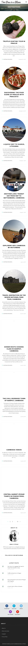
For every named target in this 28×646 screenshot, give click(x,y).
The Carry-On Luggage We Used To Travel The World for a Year (16, 567)
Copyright (4, 633)
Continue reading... (8, 59)
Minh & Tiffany (14, 544)
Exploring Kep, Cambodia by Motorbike (14, 246)
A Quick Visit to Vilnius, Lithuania (14, 145)
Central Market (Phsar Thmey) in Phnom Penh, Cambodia (14, 496)
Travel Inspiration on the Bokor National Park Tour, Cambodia (14, 297)
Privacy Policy (4, 636)
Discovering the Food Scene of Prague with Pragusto (14, 94)
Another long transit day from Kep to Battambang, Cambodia (14, 196)
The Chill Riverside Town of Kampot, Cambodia (14, 399)
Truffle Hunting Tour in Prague (14, 42)
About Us (4, 628)
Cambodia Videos (14, 450)
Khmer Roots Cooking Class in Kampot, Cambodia (14, 349)
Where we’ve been (5, 631)
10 (17, 521)
